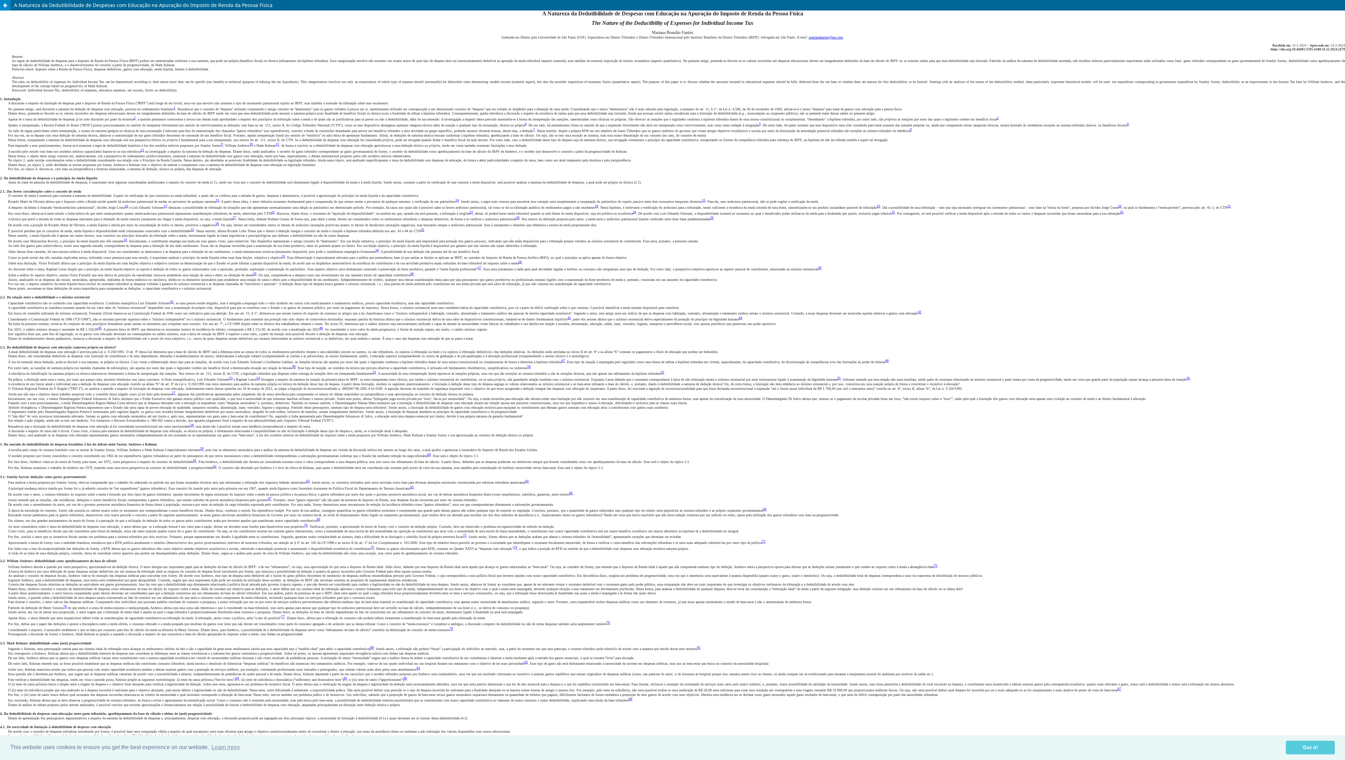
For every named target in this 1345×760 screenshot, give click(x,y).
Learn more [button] (226, 747)
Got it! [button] (1310, 747)
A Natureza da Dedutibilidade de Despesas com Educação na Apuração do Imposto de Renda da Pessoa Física (143, 5)
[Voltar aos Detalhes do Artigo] (5, 5)
